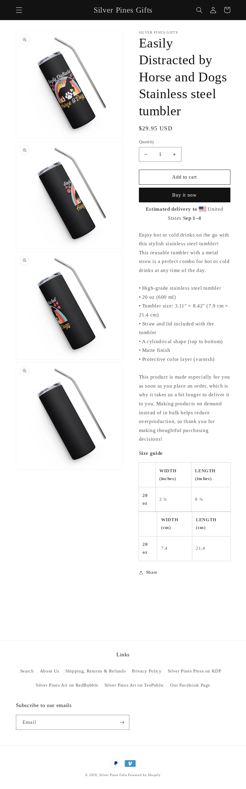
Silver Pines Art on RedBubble (67, 685)
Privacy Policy (147, 671)
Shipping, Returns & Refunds (95, 671)
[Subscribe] (122, 722)
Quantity (146, 142)
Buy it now (184, 195)
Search (27, 671)
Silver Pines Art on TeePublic (134, 685)
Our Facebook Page (190, 685)
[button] (19, 10)
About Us (49, 671)
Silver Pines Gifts (113, 775)
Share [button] (152, 572)
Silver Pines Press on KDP (194, 671)
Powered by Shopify (144, 775)
